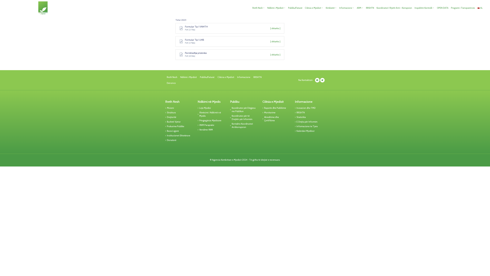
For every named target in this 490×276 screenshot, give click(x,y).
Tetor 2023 (180, 20)
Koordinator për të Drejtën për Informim (242, 117)
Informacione (345, 8)
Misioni (170, 108)
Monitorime (269, 112)
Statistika (301, 117)
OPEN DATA (442, 8)
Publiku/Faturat (295, 8)
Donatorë (171, 140)
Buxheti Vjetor (174, 121)
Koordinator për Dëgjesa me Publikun (243, 110)
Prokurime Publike (175, 126)
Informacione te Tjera (307, 126)
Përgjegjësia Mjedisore (210, 120)
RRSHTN (370, 8)
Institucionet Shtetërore (178, 135)
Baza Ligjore (173, 131)
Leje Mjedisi (205, 108)
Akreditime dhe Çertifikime (271, 119)
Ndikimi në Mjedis (209, 101)
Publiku (234, 101)
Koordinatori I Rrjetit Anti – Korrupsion (394, 8)
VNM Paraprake (206, 125)
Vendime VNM (206, 129)
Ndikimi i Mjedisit (275, 8)
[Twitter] (322, 80)
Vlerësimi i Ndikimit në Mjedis (210, 114)
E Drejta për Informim (307, 121)
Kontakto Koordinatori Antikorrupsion (242, 125)
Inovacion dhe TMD (306, 108)
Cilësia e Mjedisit (313, 8)
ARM (359, 8)
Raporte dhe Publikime (275, 108)
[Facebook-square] (317, 80)
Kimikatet (330, 8)
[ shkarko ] (275, 28)
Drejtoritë (171, 117)
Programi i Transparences (463, 8)
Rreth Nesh (257, 8)
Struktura (171, 112)
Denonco (171, 83)
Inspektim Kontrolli (423, 8)
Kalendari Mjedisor (306, 131)
